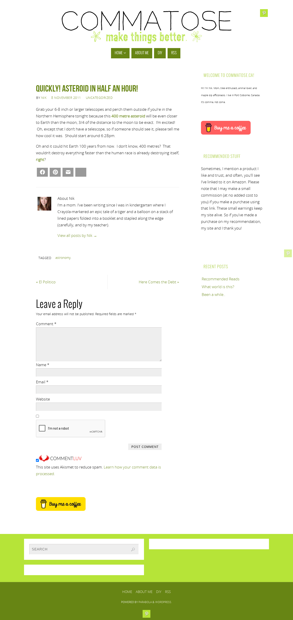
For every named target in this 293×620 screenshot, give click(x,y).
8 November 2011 (66, 97)
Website (43, 399)
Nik (44, 97)
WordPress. (163, 602)
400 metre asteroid (128, 116)
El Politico (46, 281)
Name (42, 364)
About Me (144, 591)
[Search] (133, 549)
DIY (158, 591)
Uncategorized (99, 97)
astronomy (63, 257)
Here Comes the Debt (159, 281)
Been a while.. (213, 294)
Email (42, 381)
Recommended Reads (220, 279)
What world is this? (218, 286)
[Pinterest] (288, 253)
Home (127, 591)
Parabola (145, 602)
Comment (46, 323)
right (40, 159)
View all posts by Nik (77, 235)
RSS (168, 591)
